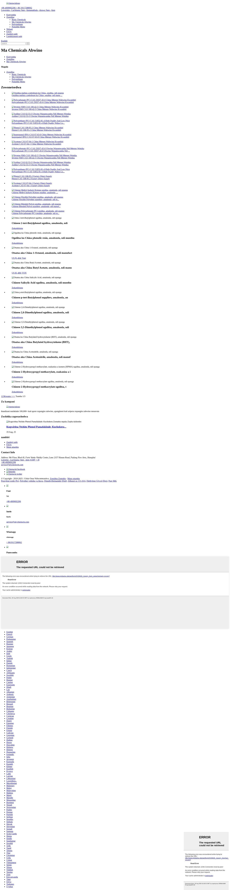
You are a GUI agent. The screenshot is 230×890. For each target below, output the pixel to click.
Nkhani (9, 29)
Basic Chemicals (19, 19)
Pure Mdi (112, 481)
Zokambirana (17, 228)
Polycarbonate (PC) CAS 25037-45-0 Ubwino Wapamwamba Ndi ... (41, 151)
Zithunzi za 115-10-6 (76, 481)
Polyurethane (17, 24)
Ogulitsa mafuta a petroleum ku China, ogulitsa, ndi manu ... (37, 95)
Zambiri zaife (12, 34)
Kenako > (8, 396)
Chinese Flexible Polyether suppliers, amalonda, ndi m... (35, 199)
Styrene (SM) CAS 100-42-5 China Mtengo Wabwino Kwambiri (39, 109)
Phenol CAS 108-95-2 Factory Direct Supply (31, 179)
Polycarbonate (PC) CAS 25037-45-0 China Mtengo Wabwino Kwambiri (43, 102)
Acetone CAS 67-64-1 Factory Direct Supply (31, 185)
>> (14, 396)
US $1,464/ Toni (19, 258)
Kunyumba (11, 15)
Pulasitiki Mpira (18, 27)
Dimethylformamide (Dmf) (55, 481)
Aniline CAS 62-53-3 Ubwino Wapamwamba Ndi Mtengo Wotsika (40, 116)
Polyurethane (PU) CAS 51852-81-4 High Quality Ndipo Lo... (38, 123)
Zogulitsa (10, 17)
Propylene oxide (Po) (10, 481)
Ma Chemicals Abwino (21, 22)
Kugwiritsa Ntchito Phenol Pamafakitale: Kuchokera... (36, 426)
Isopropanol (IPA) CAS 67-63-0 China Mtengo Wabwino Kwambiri (40, 137)
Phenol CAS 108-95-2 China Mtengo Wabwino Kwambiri (36, 130)
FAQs (8, 31)
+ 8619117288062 (14, 542)
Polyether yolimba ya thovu (31, 481)
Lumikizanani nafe (14, 36)
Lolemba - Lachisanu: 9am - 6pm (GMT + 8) (20, 460)
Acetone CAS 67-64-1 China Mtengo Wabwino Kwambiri (36, 144)
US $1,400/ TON (19, 273)
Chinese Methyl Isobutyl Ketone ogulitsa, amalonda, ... (35, 192)
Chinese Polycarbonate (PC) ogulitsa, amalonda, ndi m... (35, 213)
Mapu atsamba (12, 447)
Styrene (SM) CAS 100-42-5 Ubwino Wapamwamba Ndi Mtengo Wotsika (43, 158)
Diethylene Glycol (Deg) (97, 481)
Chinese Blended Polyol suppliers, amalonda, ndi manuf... (36, 206)
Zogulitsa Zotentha (58, 478)
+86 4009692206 (8, 462)
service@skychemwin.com (12, 465)
